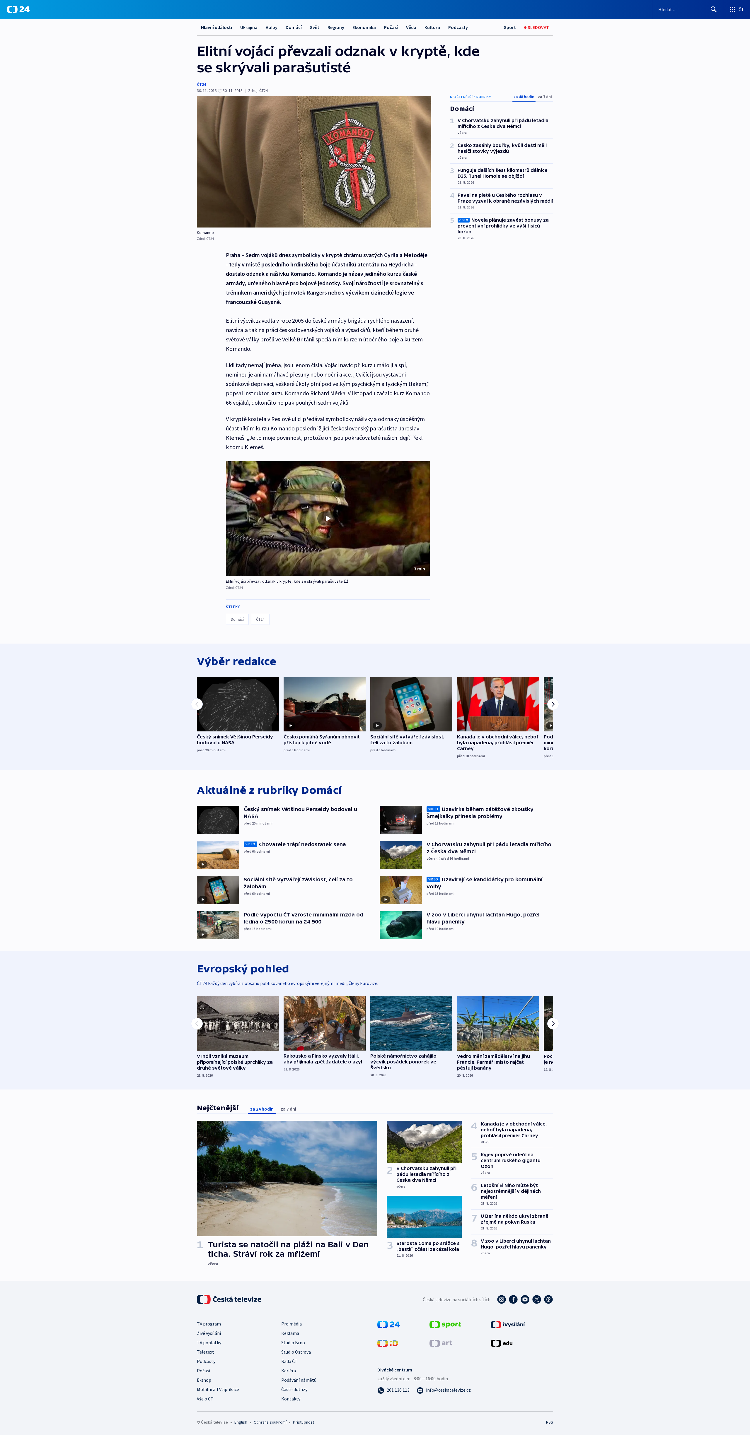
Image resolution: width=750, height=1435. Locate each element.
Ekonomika (364, 27)
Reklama (290, 1333)
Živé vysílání (209, 1333)
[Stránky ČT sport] (445, 1324)
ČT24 (201, 84)
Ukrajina (249, 27)
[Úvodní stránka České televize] (229, 1299)
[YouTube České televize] (525, 1299)
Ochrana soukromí (270, 1422)
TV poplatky (209, 1342)
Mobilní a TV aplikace (218, 1389)
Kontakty (290, 1399)
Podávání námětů (298, 1380)
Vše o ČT (205, 1399)
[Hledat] (713, 9)
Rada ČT (289, 1361)
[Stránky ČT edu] (501, 1343)
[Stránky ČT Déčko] (387, 1343)
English (240, 1422)
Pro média (291, 1324)
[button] (328, 518)
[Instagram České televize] (501, 1299)
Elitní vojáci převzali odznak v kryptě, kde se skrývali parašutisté (284, 581)
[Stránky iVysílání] (508, 1324)
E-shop (204, 1380)
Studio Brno (293, 1342)
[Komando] (314, 162)
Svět (314, 27)
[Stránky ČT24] (388, 1324)
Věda (411, 27)
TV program (209, 1324)
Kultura (432, 27)
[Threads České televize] (548, 1299)
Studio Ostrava (296, 1352)
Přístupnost (303, 1422)
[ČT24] (18, 9)
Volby (271, 27)
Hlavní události (216, 27)
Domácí (294, 27)
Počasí (391, 27)
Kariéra (288, 1371)
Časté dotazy (294, 1389)
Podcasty (458, 27)
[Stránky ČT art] (440, 1343)
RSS (549, 1422)
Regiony (336, 27)
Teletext (205, 1352)
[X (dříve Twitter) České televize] (536, 1299)
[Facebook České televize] (513, 1299)
